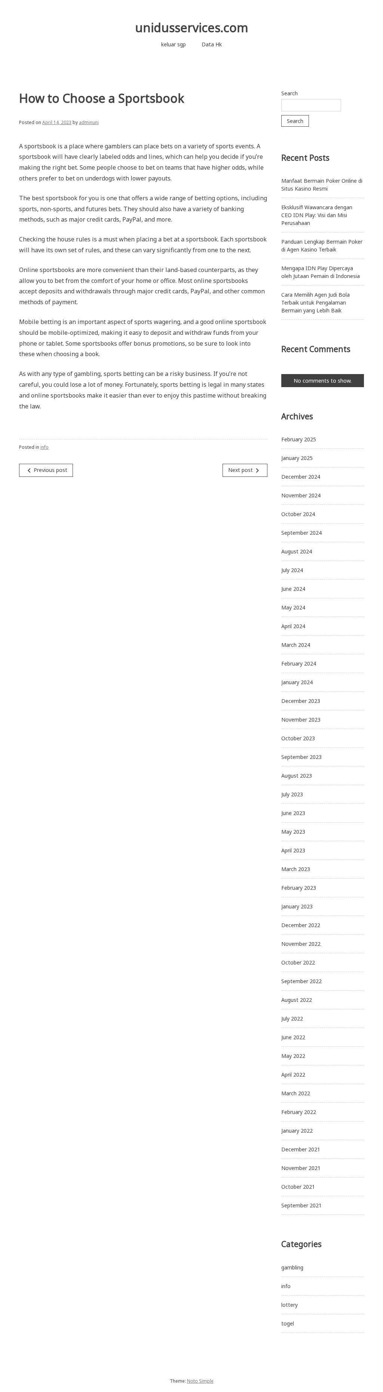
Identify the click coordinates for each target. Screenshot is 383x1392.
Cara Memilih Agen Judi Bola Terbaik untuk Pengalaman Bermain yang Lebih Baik (315, 302)
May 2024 (293, 607)
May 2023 (293, 831)
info (44, 447)
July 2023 (292, 794)
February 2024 (298, 663)
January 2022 (297, 1130)
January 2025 (297, 458)
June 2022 (293, 1037)
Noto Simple (200, 1381)
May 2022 (293, 1055)
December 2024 (300, 476)
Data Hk (212, 44)
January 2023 (297, 906)
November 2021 (301, 1168)
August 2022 (296, 999)
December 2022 (300, 925)
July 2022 (292, 1018)
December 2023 (300, 700)
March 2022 (295, 1093)
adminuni (89, 122)
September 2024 (301, 532)
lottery (289, 1304)
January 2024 (297, 682)
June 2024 (293, 588)
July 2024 (292, 570)
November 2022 (301, 943)
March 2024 (295, 644)
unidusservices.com (191, 27)
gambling (292, 1267)
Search (289, 93)
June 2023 (293, 813)
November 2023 (301, 719)
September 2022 (301, 981)
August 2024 (296, 551)
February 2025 (298, 439)
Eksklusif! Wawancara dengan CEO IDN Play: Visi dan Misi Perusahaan (316, 215)
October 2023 (298, 738)
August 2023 (296, 775)
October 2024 (298, 514)
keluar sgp (173, 44)
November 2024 (301, 495)
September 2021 (301, 1205)
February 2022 (298, 1111)
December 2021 (300, 1149)
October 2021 (298, 1186)
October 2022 (298, 962)
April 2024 (293, 626)
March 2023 (295, 869)
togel (287, 1323)
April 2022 (293, 1074)
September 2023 (301, 756)
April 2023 (293, 850)
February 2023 (298, 887)
